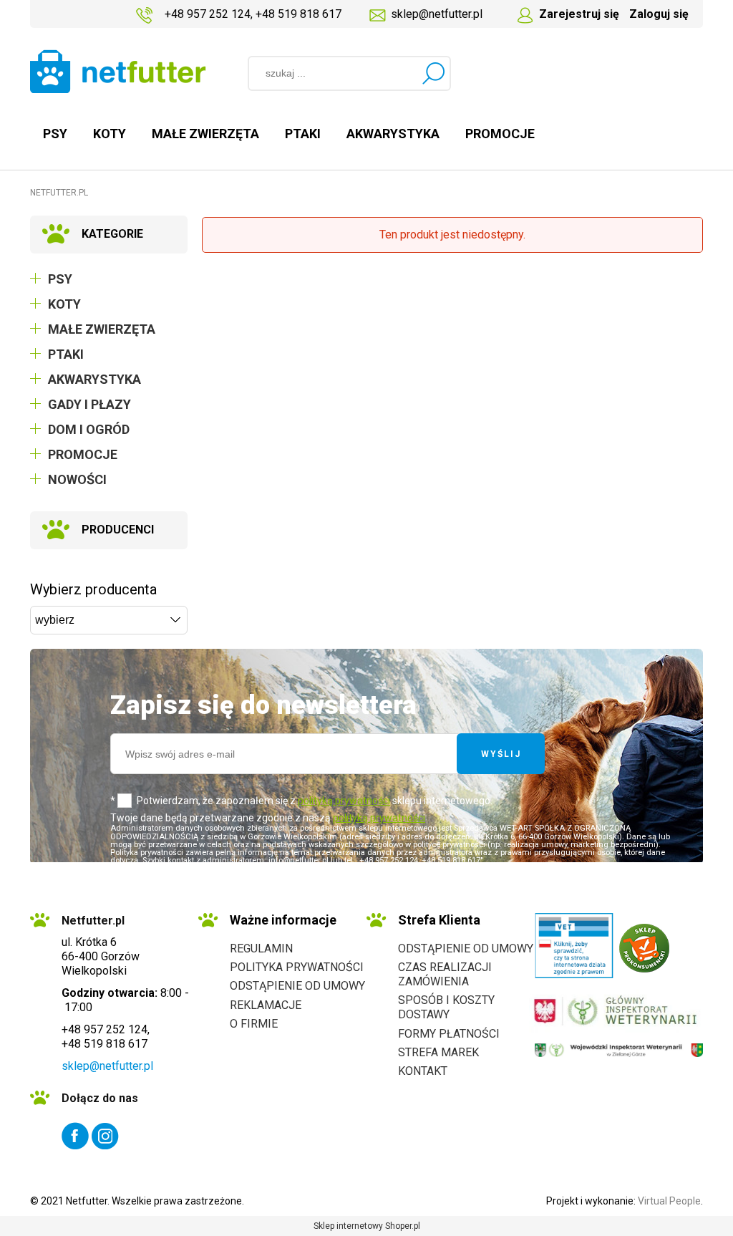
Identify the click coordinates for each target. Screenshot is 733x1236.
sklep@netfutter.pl (436, 14)
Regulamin (261, 948)
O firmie (254, 1023)
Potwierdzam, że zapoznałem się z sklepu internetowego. (314, 800)
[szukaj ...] (433, 73)
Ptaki (66, 354)
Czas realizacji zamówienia (445, 974)
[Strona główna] (118, 71)
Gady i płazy (89, 404)
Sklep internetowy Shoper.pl (367, 1226)
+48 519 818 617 (298, 14)
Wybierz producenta (93, 589)
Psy (60, 278)
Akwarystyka (94, 379)
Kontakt (422, 1071)
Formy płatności (449, 1034)
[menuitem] (55, 133)
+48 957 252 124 (208, 14)
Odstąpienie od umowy (297, 986)
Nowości (77, 479)
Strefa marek (438, 1052)
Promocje (82, 454)
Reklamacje (265, 1005)
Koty (64, 304)
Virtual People (669, 1201)
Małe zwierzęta (101, 329)
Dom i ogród (89, 429)
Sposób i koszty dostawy (446, 1007)
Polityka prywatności (297, 967)
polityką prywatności (344, 800)
